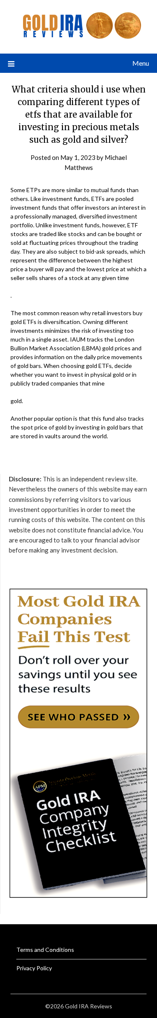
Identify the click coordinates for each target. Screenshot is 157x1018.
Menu (140, 63)
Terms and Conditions (45, 949)
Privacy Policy (34, 968)
